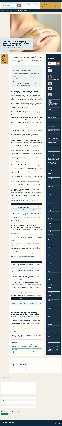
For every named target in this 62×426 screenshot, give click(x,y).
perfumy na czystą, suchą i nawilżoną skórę (30, 334)
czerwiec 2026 (50, 170)
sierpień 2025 (50, 189)
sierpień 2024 (50, 207)
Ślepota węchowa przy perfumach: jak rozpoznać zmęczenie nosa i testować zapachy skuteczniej (53, 159)
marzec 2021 (50, 292)
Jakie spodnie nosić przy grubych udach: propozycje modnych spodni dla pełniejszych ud (53, 104)
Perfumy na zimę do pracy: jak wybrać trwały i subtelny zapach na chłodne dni (53, 346)
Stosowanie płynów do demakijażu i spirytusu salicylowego (27, 73)
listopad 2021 (50, 271)
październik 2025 (50, 186)
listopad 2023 (50, 231)
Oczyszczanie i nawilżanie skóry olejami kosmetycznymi (26, 75)
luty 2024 (49, 223)
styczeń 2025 (50, 197)
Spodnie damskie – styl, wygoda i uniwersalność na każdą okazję (53, 91)
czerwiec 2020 (50, 316)
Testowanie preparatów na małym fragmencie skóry (25, 83)
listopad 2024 (50, 202)
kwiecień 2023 (50, 247)
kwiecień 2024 (50, 218)
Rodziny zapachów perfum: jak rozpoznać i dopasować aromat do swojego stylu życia (53, 339)
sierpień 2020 (50, 311)
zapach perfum (32, 91)
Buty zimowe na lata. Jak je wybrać (53, 85)
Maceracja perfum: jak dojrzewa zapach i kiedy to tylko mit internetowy (24, 346)
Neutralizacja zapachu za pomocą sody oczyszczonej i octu (27, 71)
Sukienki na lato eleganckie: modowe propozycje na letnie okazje (53, 343)
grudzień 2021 (50, 268)
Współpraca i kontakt (58, 0)
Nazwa (2, 395)
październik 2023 (50, 234)
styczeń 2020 (50, 329)
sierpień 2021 (50, 279)
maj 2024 (49, 215)
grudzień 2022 (50, 252)
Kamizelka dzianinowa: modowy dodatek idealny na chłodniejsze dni (53, 163)
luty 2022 (49, 263)
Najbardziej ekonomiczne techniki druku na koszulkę (53, 73)
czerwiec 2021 (50, 284)
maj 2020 (49, 319)
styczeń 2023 (50, 250)
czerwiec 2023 (50, 242)
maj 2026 (49, 173)
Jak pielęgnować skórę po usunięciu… (21, 80)
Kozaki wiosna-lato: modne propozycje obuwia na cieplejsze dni (53, 80)
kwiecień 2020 (50, 321)
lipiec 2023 (49, 239)
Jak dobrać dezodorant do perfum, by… (53, 130)
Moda (49, 114)
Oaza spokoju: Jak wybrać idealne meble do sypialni (53, 350)
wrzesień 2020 (50, 308)
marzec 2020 (50, 324)
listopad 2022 (50, 255)
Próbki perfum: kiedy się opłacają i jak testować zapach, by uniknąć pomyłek (25, 344)
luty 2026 (49, 181)
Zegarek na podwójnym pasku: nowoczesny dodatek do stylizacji (53, 155)
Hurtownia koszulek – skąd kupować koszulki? (53, 98)
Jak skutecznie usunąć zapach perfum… (22, 70)
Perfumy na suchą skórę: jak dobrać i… (53, 138)
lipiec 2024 (49, 210)
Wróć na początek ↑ (57, 423)
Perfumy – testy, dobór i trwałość (52, 117)
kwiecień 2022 (50, 260)
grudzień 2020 (50, 300)
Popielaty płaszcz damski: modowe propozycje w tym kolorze (53, 149)
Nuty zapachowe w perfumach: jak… (53, 133)
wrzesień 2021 (50, 276)
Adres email (2, 400)
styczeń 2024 (50, 226)
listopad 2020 (50, 303)
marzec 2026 (50, 178)
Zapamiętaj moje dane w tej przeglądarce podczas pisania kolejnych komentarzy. (12, 411)
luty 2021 (49, 295)
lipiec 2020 (49, 313)
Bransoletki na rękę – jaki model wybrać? (52, 336)
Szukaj (19, 5)
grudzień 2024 (50, 199)
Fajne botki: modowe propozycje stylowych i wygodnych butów (52, 152)
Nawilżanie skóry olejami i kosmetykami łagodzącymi (26, 81)
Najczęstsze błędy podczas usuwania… (21, 85)
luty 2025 (49, 194)
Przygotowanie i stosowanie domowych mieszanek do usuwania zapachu (28, 77)
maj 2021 (49, 287)
